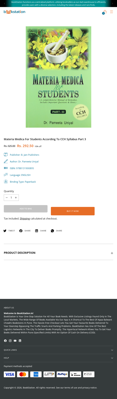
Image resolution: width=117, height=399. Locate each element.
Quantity (9, 191)
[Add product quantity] (6, 198)
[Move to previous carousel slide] (103, 288)
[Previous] (4, 3)
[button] (8, 355)
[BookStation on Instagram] (10, 341)
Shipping (25, 218)
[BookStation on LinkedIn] (20, 341)
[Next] (112, 3)
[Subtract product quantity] (16, 198)
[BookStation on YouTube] (15, 341)
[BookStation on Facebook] (5, 341)
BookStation (29, 387)
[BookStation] (14, 12)
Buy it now (73, 211)
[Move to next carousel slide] (110, 288)
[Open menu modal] (111, 12)
